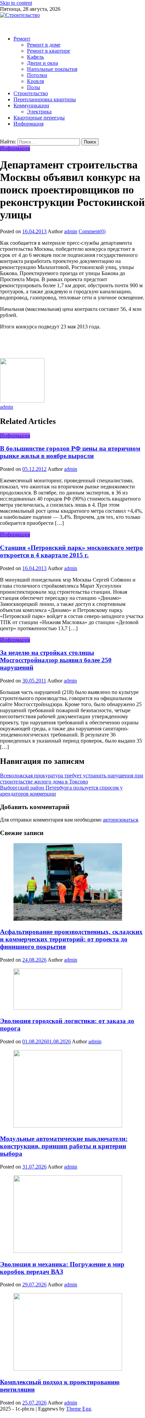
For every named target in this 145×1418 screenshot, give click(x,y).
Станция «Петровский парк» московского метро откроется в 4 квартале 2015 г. (71, 551)
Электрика (39, 111)
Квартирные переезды (39, 118)
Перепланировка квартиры (44, 99)
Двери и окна (42, 63)
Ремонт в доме (43, 45)
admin (70, 231)
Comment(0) (92, 231)
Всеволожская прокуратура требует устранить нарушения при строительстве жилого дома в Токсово (71, 778)
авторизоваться (120, 820)
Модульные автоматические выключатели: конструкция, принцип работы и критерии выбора (63, 1146)
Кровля (35, 81)
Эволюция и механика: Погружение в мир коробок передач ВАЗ (62, 1268)
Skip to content (16, 3)
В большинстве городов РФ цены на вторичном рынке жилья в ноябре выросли (70, 452)
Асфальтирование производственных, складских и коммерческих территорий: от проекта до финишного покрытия (71, 939)
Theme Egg (78, 1409)
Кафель (35, 57)
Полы (33, 87)
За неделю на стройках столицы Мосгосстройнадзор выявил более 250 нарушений (56, 660)
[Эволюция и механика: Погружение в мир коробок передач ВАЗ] (72, 1214)
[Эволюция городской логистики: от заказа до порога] (72, 989)
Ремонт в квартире (48, 51)
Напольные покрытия (52, 69)
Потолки (37, 75)
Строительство (30, 93)
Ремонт (21, 39)
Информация (28, 124)
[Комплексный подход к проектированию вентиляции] (72, 1332)
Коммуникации (31, 105)
